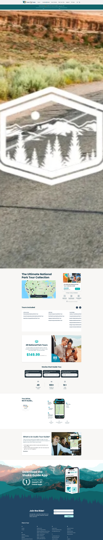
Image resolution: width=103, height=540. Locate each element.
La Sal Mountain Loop (55, 535)
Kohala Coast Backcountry (57, 529)
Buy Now (77, 288)
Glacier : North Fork (40, 535)
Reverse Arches (70, 531)
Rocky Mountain (70, 534)
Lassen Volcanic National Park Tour (77, 327)
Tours (38, 2)
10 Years (73, 2)
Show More (25, 451)
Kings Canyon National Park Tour (77, 324)
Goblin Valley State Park (41, 538)
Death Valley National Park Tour (76, 318)
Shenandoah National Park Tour (30, 314)
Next (80, 307)
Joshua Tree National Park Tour (76, 314)
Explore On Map (39, 296)
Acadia (23, 528)
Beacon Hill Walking (25, 535)
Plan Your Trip (61, 2)
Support (68, 2)
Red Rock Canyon (70, 528)
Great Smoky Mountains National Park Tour (33, 316)
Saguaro (68, 538)
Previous (77, 307)
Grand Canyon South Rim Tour (55, 314)
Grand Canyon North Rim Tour (55, 320)
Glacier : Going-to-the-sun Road (43, 532)
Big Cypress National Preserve (27, 538)
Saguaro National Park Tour (54, 318)
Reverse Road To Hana (71, 532)
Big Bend (23, 537)
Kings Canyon (54, 528)
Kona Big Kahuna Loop (56, 531)
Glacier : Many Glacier (41, 534)
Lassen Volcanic (55, 538)
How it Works (54, 2)
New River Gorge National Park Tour (31, 318)
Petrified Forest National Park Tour (56, 316)
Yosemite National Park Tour (76, 316)
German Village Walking (41, 529)
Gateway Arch (39, 528)
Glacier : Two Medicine (41, 537)
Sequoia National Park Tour (75, 322)
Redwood (69, 529)
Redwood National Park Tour (76, 320)
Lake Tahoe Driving (55, 537)
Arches (23, 529)
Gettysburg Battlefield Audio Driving (43, 531)
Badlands (23, 534)
